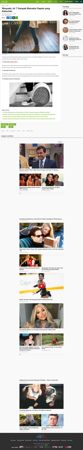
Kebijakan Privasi (55, 440)
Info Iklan (35, 440)
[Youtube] (45, 437)
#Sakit (23, 130)
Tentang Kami (20, 440)
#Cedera (18, 130)
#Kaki (7, 130)
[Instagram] (43, 437)
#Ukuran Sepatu (30, 130)
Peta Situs (13, 440)
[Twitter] (40, 437)
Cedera (15, 62)
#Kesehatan (13, 130)
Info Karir (70, 440)
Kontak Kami (28, 440)
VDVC (46, 445)
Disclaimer (63, 440)
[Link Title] (5, 1)
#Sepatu (3, 130)
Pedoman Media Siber (44, 440)
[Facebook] (38, 437)
